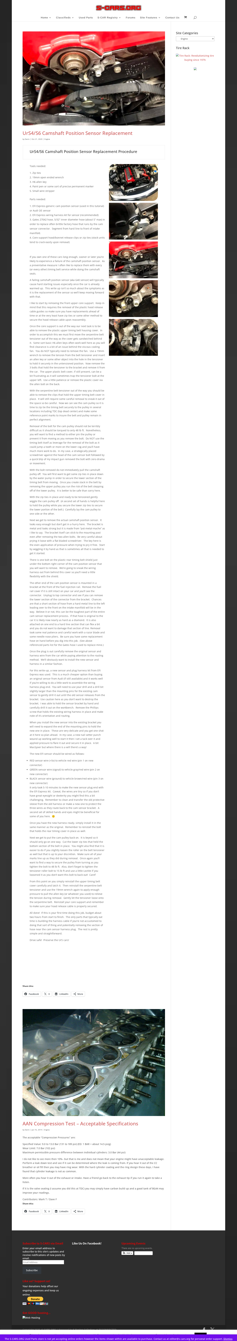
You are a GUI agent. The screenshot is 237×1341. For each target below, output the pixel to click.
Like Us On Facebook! (86, 1243)
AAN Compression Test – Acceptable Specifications (80, 1123)
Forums (131, 17)
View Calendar (142, 1253)
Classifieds (63, 17)
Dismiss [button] (227, 1338)
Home (44, 17)
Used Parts (86, 17)
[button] (127, 1253)
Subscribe (32, 1270)
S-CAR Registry (108, 17)
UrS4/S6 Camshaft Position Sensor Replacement (78, 133)
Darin (27, 139)
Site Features (148, 17)
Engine (47, 139)
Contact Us (172, 17)
